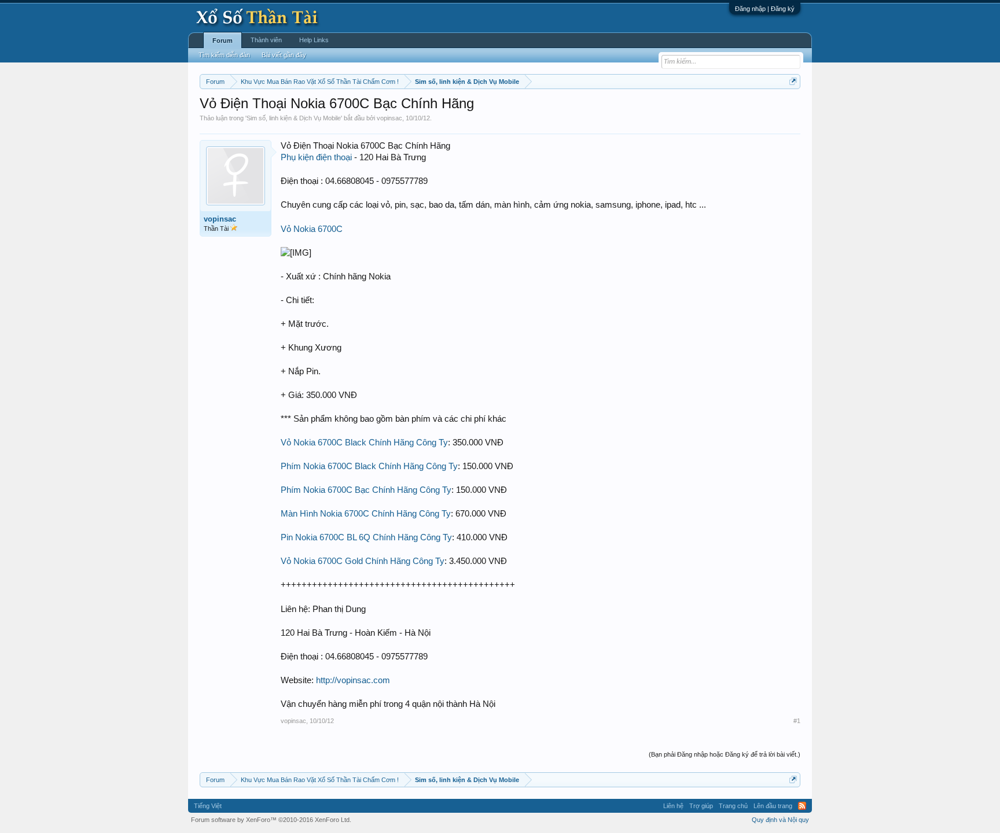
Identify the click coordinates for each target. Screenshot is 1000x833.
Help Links (314, 39)
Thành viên (266, 39)
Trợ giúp (701, 805)
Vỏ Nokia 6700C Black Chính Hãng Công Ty (364, 442)
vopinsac (389, 118)
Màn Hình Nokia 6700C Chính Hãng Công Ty (366, 513)
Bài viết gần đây (284, 54)
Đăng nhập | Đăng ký (765, 8)
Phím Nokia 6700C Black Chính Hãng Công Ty (369, 466)
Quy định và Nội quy (780, 819)
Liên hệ (673, 805)
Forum (222, 40)
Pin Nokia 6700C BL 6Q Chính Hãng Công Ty (366, 537)
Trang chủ (733, 805)
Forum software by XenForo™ (271, 819)
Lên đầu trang (772, 805)
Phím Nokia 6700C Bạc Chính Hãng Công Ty (366, 490)
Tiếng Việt (208, 805)
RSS (802, 806)
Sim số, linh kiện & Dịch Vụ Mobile (294, 118)
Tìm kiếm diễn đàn (224, 54)
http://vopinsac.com (353, 680)
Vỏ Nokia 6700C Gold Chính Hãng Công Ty (362, 561)
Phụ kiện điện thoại (316, 157)
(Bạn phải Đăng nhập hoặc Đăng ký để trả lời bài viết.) (724, 754)
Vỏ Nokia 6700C (312, 229)
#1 (796, 720)
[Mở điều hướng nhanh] (793, 81)
